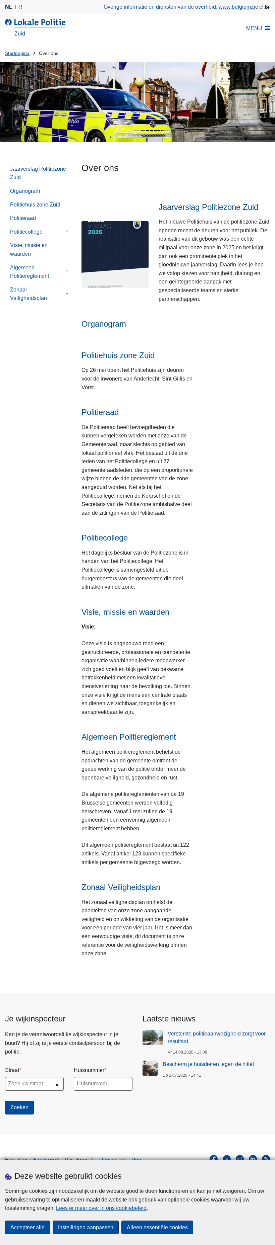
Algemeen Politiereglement (29, 272)
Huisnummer (89, 1070)
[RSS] (266, 1159)
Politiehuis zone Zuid (35, 205)
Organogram (25, 191)
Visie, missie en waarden (29, 249)
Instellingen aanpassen (85, 1227)
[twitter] (227, 1159)
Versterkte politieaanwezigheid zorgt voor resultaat (217, 1037)
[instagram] (240, 1159)
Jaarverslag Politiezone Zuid (38, 173)
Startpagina (17, 53)
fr (18, 7)
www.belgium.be (238, 7)
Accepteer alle (27, 1227)
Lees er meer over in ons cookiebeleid (101, 1208)
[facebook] (214, 1159)
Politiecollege (26, 232)
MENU (254, 28)
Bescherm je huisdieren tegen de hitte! (208, 1064)
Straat (12, 1070)
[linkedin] (253, 1159)
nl (8, 7)
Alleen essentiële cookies (157, 1227)
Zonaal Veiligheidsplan (28, 294)
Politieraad (23, 218)
